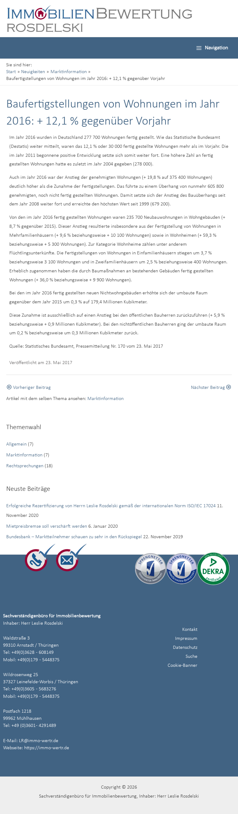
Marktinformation (105, 398)
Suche (191, 656)
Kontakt (189, 629)
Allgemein (16, 444)
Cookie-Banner (182, 665)
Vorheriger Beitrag (31, 387)
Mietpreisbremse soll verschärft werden (46, 526)
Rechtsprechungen (24, 466)
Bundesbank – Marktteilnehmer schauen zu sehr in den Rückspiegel (74, 537)
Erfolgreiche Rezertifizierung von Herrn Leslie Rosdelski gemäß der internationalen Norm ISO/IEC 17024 (111, 506)
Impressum (186, 638)
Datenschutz (185, 647)
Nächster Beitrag (208, 387)
